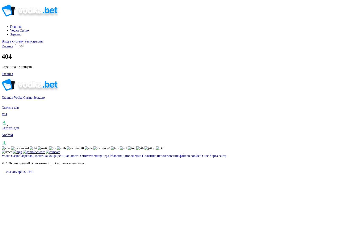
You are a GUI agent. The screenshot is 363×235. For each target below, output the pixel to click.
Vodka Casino (19, 30)
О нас (204, 156)
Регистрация (34, 41)
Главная (15, 26)
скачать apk (19, 172)
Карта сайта (217, 156)
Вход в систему (13, 41)
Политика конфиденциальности (56, 156)
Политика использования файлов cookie (171, 156)
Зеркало (15, 34)
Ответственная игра (94, 156)
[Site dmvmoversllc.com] (36, 19)
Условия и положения (125, 156)
